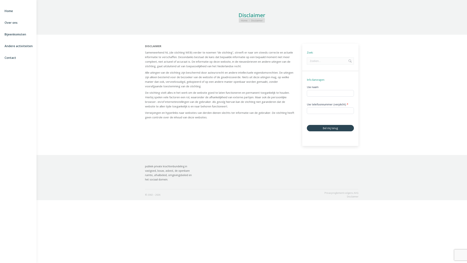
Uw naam (313, 87)
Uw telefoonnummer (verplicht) (327, 104)
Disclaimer (352, 196)
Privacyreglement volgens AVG (341, 193)
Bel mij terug (330, 128)
